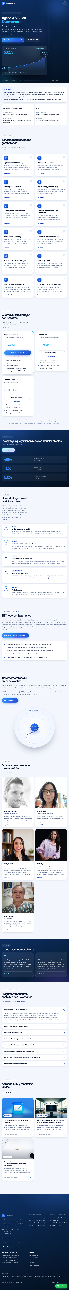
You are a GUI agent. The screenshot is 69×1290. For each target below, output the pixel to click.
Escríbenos (21, 1001)
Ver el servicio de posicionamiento (15, 635)
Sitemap (53, 1282)
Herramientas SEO (16, 1276)
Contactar (32, 1262)
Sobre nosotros (33, 1255)
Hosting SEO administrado (9, 1258)
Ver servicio (17, 356)
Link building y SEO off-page (37, 1223)
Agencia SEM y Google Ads (57, 1218)
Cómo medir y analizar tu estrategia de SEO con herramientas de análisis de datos (51, 1121)
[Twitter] (3, 1246)
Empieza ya (8, 450)
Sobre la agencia (8, 773)
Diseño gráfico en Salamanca (10, 1262)
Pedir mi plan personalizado (13, 40)
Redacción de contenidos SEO (58, 1223)
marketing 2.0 (28, 1276)
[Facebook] (7, 1246)
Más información (10, 700)
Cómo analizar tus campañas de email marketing (16, 1121)
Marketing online (54, 1220)
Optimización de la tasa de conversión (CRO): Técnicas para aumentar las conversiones (16, 1164)
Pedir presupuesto (17, 353)
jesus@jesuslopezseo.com (11, 1238)
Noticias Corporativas (48, 1276)
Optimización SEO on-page (37, 1220)
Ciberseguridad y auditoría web (10, 1255)
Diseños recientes (34, 1258)
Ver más (7, 1092)
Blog (30, 1260)
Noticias (37, 1276)
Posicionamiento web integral (37, 1218)
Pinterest (60, 1276)
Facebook (5, 1276)
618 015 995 (33, 40)
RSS (58, 1282)
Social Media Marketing (56, 1225)
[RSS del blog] (11, 1246)
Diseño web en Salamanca (9, 1260)
